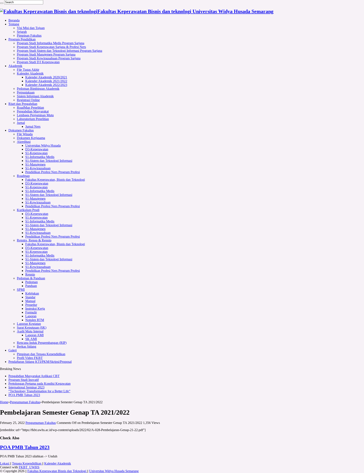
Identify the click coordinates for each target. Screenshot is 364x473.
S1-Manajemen (35, 164)
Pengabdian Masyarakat (33, 111)
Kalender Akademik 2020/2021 (46, 77)
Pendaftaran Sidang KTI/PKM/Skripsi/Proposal (40, 361)
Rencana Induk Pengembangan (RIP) (42, 342)
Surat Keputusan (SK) (31, 327)
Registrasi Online (28, 100)
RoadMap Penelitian (30, 107)
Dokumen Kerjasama (31, 138)
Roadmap (23, 176)
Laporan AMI (34, 335)
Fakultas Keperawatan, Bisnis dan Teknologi (55, 179)
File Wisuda (25, 134)
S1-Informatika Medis (39, 157)
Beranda (14, 20)
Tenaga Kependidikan (27, 463)
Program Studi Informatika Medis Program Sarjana (50, 43)
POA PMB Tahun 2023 (24, 395)
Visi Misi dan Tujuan (31, 28)
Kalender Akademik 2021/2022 (46, 81)
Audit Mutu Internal (30, 331)
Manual (30, 301)
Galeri (12, 350)
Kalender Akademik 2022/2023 (46, 85)
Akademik (15, 66)
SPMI (21, 289)
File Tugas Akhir (28, 69)
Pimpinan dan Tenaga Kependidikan (41, 354)
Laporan (30, 316)
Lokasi (5, 463)
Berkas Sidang (26, 346)
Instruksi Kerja (35, 308)
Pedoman (31, 282)
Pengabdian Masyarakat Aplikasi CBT (34, 376)
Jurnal (21, 123)
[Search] (1, 3)
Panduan (31, 286)
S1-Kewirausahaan (38, 168)
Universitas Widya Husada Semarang (114, 471)
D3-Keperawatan (36, 149)
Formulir (31, 312)
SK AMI (31, 339)
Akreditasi (24, 141)
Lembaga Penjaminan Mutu (35, 115)
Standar (30, 297)
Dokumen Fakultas (21, 130)
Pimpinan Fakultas (29, 35)
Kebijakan (32, 293)
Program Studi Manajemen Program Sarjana (46, 54)
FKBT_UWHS (29, 467)
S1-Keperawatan (36, 153)
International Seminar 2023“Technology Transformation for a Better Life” (39, 389)
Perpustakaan (26, 92)
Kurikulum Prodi (28, 210)
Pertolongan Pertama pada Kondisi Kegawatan (39, 383)
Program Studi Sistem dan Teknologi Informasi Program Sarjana (59, 50)
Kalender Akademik (30, 73)
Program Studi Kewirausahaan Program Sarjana (48, 58)
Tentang (13, 24)
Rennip (30, 274)
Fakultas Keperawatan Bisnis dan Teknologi (57, 471)
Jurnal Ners (32, 126)
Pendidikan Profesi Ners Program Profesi (52, 172)
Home (4, 402)
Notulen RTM (34, 320)
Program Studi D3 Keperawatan (38, 62)
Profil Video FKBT (30, 358)
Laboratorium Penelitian (33, 119)
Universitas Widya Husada (43, 145)
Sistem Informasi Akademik (35, 96)
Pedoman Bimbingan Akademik (38, 88)
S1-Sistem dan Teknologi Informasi (48, 160)
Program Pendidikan (22, 39)
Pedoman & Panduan (31, 278)
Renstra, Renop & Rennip (34, 240)
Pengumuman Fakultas (25, 402)
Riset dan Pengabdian (22, 104)
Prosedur (31, 305)
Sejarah (22, 31)
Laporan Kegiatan (29, 324)
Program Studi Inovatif (23, 380)
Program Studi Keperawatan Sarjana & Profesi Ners (51, 47)
